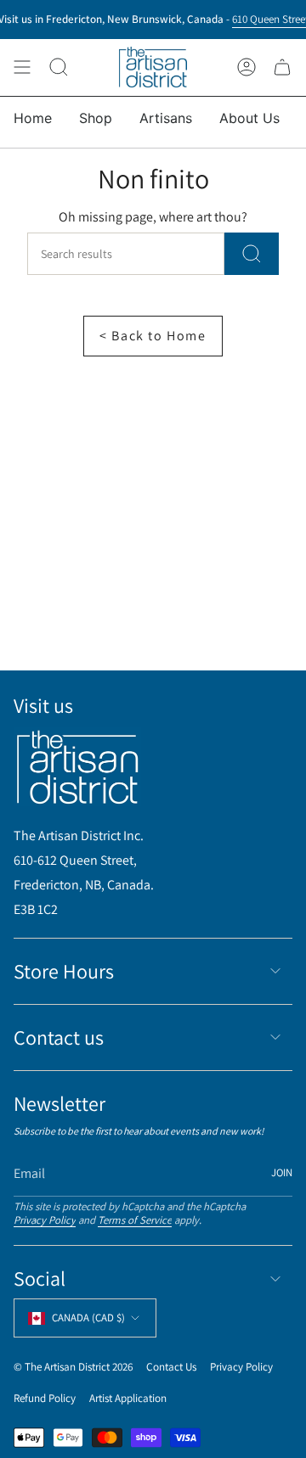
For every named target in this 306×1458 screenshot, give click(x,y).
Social (39, 1278)
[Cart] (282, 67)
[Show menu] (22, 67)
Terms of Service (135, 1220)
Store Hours (64, 970)
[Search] (251, 254)
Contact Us (171, 1367)
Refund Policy (45, 1398)
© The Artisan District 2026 (73, 1367)
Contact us (59, 1037)
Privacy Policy (45, 1220)
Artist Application (128, 1398)
